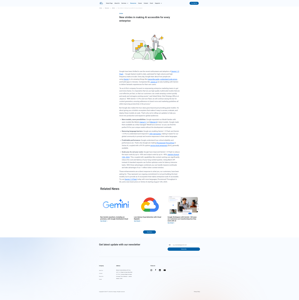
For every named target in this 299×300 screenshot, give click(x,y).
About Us (117, 3)
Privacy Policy (197, 291)
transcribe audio (153, 79)
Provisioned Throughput (165, 143)
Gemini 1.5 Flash (131, 179)
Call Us (195, 3)
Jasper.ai (153, 82)
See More (149, 232)
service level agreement (158, 145)
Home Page (109, 3)
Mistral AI (153, 122)
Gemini (126, 79)
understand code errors (168, 79)
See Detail (103, 221)
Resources (133, 3)
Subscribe (183, 249)
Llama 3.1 (143, 122)
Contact (146, 3)
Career (140, 3)
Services (123, 3)
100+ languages (155, 134)
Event (151, 3)
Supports (157, 3)
